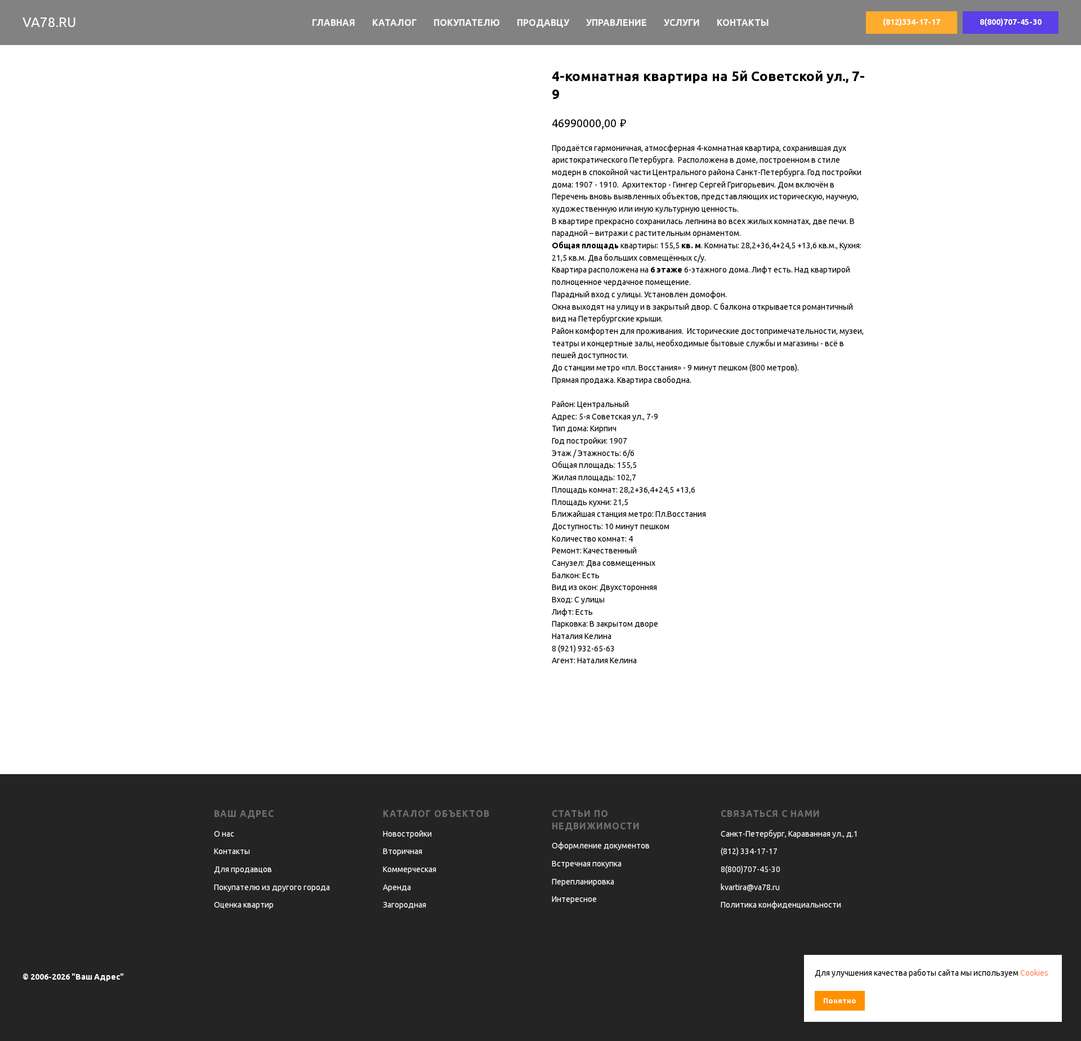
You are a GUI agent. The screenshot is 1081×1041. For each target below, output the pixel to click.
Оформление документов (601, 845)
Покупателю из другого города (272, 887)
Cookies (1034, 972)
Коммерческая (409, 869)
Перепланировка (583, 881)
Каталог (394, 22)
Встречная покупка (587, 863)
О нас (224, 833)
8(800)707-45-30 (750, 869)
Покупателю (467, 22)
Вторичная (402, 851)
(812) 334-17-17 (749, 851)
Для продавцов (243, 869)
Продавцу (543, 22)
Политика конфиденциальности (781, 904)
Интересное (574, 899)
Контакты (743, 22)
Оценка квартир (244, 904)
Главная (333, 22)
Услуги (682, 22)
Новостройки (407, 833)
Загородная (404, 904)
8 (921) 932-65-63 (583, 648)
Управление (616, 22)
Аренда (397, 887)
